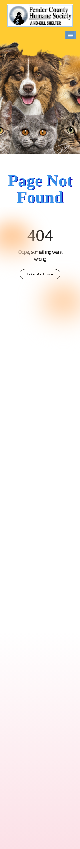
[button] (70, 35)
